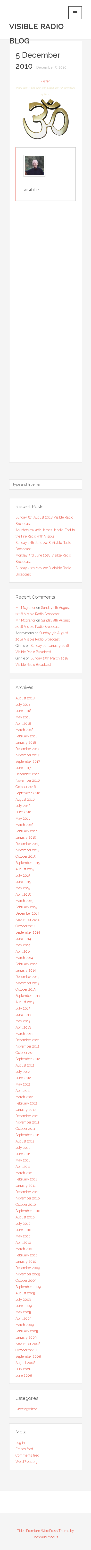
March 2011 (24, 1173)
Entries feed (24, 1449)
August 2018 (25, 698)
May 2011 (23, 1160)
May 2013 (23, 1021)
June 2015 (23, 882)
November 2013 (28, 983)
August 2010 (25, 1217)
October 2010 (26, 1205)
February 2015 (26, 907)
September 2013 (28, 996)
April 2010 (23, 1242)
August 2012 (25, 1065)
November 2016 (28, 780)
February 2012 (26, 1103)
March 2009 (25, 1325)
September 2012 (28, 1059)
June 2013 (23, 1015)
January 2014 (26, 970)
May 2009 (23, 1312)
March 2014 (24, 958)
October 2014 (26, 926)
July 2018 (23, 704)
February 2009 (27, 1331)
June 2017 (23, 768)
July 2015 (23, 875)
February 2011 (26, 1179)
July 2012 (23, 1072)
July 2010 (23, 1223)
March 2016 (24, 825)
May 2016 (23, 818)
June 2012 (23, 1078)
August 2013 (25, 1002)
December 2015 (27, 844)
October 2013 (26, 989)
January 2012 (26, 1110)
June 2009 (24, 1306)
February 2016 (27, 831)
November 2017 (27, 755)
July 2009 (23, 1299)
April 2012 (23, 1091)
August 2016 (25, 799)
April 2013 (23, 1027)
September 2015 (28, 863)
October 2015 (25, 856)
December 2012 (27, 1040)
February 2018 (27, 736)
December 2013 (27, 977)
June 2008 (24, 1375)
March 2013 (24, 1034)
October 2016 (26, 787)
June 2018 (23, 711)
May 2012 (23, 1084)
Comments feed (27, 1455)
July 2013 (23, 1008)
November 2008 (28, 1344)
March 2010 (24, 1249)
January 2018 (26, 742)
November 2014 (28, 920)
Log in (20, 1443)
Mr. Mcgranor (25, 608)
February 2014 (26, 964)
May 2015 (23, 888)
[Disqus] (46, 268)
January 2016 (26, 837)
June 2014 (23, 939)
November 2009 (28, 1274)
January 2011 (25, 1186)
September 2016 (28, 793)
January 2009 (26, 1337)
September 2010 (28, 1211)
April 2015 (23, 894)
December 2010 (28, 1192)
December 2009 (28, 1268)
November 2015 (27, 850)
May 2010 (23, 1236)
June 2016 (23, 812)
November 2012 (27, 1046)
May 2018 (23, 717)
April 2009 (23, 1318)
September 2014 (28, 932)
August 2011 (25, 1141)
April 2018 (23, 723)
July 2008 (23, 1369)
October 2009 (26, 1280)
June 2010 (23, 1230)
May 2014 (23, 945)
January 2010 (26, 1261)
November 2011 (27, 1122)
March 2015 (24, 901)
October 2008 (26, 1350)
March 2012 (24, 1097)
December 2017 (27, 749)
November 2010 (28, 1198)
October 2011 (25, 1129)
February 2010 (27, 1255)
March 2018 (24, 730)
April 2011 (23, 1167)
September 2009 (28, 1287)
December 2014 (27, 913)
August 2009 (25, 1293)
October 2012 (25, 1053)
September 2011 (28, 1135)
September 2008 (28, 1356)
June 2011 (23, 1154)
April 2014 (23, 951)
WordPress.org (27, 1462)
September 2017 (28, 761)
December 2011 (27, 1116)
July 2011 (23, 1148)
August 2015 (25, 869)
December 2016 (28, 774)
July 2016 (23, 806)
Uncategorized (26, 1409)
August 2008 (25, 1363)
